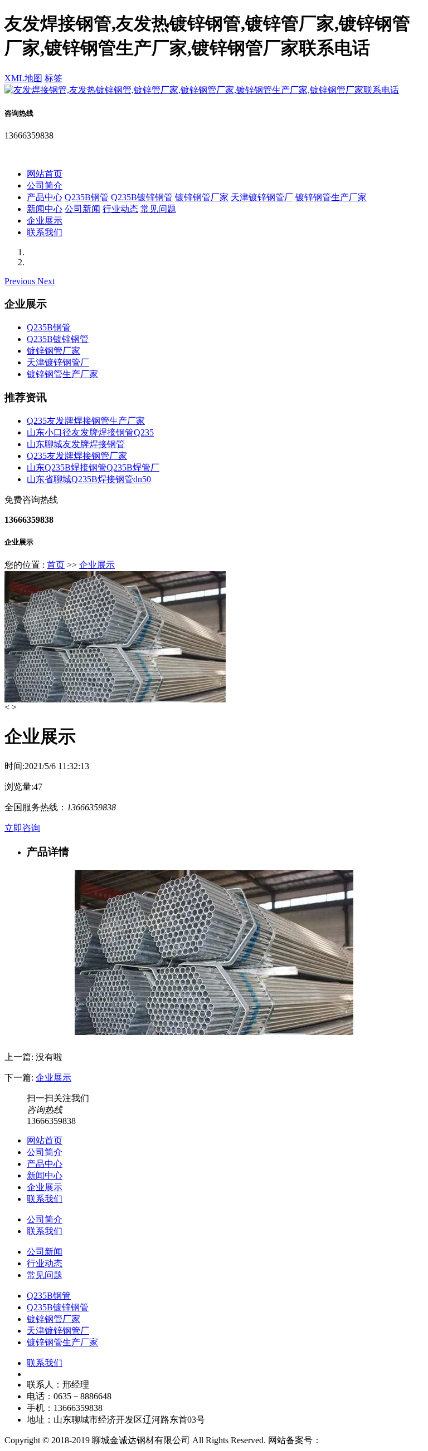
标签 (53, 78)
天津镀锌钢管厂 (262, 197)
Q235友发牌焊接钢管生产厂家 (86, 420)
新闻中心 (44, 209)
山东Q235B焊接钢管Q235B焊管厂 (93, 467)
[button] (20, 281)
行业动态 (120, 209)
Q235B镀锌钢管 (142, 197)
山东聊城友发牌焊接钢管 (76, 444)
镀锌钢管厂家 (201, 197)
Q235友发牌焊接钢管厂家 (77, 455)
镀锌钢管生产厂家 (331, 197)
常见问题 (158, 209)
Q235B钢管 (87, 197)
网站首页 (44, 174)
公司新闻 (82, 209)
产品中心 (44, 197)
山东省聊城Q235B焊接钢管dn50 (89, 479)
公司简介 (44, 185)
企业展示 (44, 220)
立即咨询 (22, 828)
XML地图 (23, 78)
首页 (56, 564)
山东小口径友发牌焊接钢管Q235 (90, 432)
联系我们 (44, 232)
